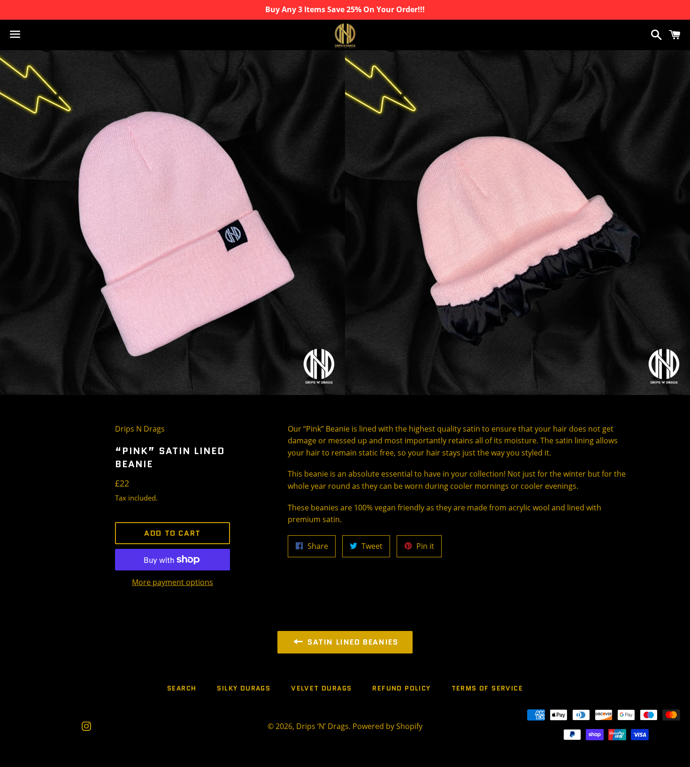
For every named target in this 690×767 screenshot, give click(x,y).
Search (181, 688)
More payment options (172, 582)
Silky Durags (243, 688)
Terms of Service (487, 688)
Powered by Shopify (387, 726)
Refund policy (401, 688)
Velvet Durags (321, 688)
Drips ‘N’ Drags (322, 726)
